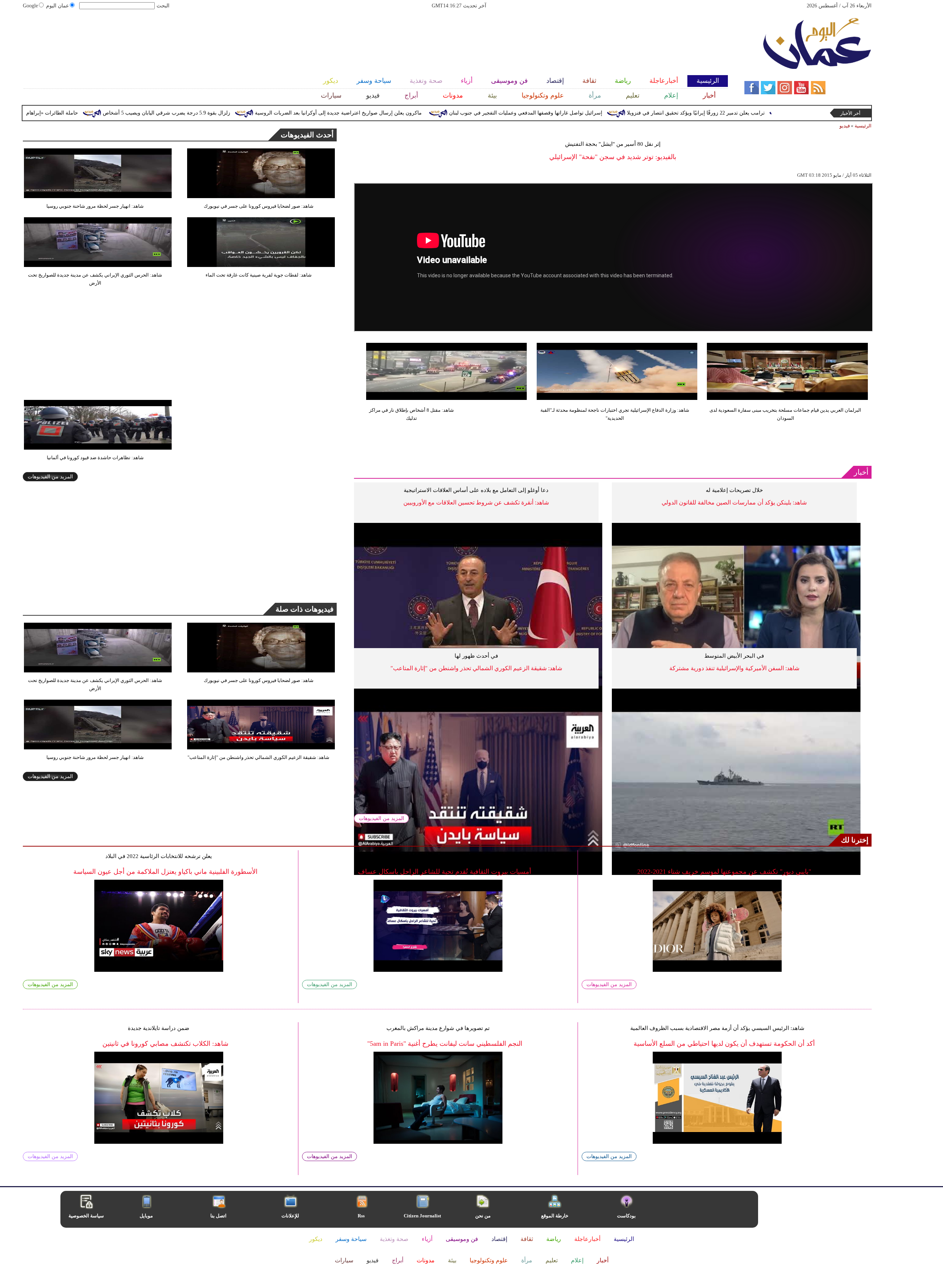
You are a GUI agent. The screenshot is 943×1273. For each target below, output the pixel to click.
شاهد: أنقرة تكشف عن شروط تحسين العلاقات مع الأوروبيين (476, 502)
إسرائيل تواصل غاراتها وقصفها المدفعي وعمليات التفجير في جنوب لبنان (586, 113)
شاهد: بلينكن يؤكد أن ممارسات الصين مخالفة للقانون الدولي (734, 502)
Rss (362, 1216)
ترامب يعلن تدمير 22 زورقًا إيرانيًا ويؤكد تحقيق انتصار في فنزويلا (757, 113)
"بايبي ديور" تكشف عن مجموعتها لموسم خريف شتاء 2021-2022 (724, 871)
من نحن (483, 1216)
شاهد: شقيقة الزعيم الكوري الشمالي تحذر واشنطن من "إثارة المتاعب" (476, 668)
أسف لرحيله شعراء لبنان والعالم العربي (437, 856)
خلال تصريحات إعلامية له (734, 490)
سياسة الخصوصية (86, 1216)
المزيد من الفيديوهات (381, 818)
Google (30, 5)
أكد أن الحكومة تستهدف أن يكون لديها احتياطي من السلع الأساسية (724, 1043)
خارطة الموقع (554, 1216)
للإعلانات (290, 1216)
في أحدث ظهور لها (476, 656)
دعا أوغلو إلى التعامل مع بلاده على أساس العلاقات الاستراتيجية (476, 490)
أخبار (861, 472)
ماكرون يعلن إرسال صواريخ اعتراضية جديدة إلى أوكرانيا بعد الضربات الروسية (399, 113)
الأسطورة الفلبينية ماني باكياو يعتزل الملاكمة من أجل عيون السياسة (165, 871)
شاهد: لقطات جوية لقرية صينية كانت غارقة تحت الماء (259, 275)
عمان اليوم (57, 5)
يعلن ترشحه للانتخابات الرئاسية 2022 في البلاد (158, 856)
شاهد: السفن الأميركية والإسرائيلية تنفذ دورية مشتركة (734, 668)
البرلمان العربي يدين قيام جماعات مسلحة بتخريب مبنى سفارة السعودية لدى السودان (785, 414)
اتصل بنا (218, 1216)
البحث (163, 5)
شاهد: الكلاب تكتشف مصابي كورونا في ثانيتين (165, 1043)
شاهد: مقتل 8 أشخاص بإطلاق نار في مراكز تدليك (411, 414)
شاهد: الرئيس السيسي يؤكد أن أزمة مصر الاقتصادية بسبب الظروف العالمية (717, 1028)
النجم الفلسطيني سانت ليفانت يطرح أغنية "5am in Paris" (444, 1043)
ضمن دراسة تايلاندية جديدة (158, 1028)
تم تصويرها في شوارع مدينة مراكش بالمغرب (438, 1028)
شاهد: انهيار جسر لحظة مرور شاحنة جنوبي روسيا (95, 206)
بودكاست (626, 1216)
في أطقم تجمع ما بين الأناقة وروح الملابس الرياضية (717, 856)
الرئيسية (863, 126)
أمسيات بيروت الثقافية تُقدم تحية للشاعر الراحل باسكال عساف (444, 871)
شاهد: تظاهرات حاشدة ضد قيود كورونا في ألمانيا (95, 457)
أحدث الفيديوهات (307, 135)
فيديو (844, 126)
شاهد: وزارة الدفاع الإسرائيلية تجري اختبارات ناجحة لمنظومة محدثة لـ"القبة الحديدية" (614, 414)
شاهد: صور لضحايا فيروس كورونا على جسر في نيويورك (258, 206)
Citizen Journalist (422, 1216)
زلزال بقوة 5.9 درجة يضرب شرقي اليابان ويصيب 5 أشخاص (227, 113)
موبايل (147, 1216)
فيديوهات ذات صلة (305, 609)
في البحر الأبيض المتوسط (734, 656)
